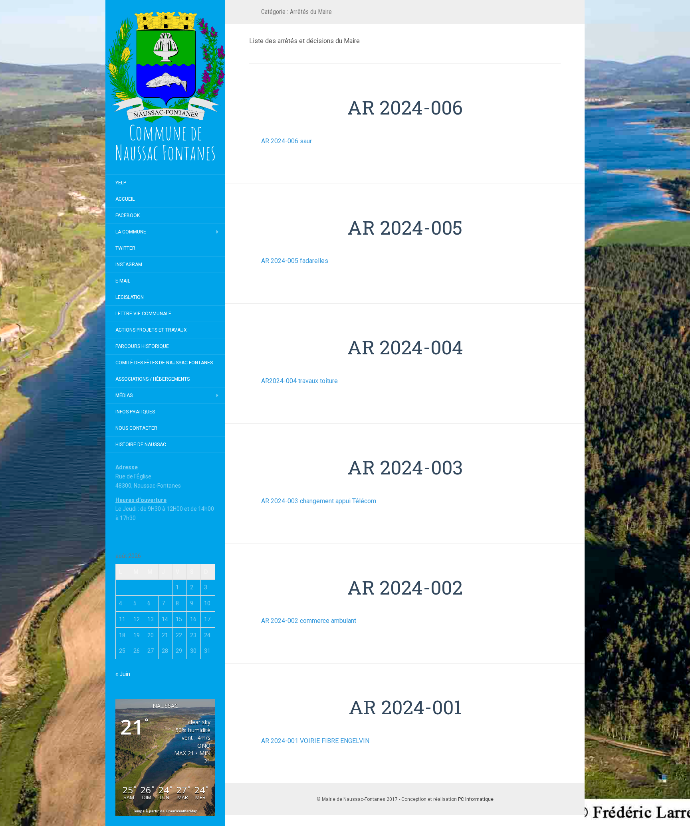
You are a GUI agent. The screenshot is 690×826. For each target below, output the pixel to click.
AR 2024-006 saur (286, 141)
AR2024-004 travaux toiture (299, 381)
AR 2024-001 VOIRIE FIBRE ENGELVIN (315, 741)
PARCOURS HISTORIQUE (142, 346)
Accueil (125, 199)
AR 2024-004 (405, 347)
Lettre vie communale (143, 313)
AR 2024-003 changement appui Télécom (318, 501)
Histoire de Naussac (140, 444)
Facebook (127, 215)
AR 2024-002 (405, 587)
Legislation (129, 297)
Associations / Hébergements (152, 379)
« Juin (122, 674)
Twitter (125, 248)
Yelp (120, 183)
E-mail (122, 281)
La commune (130, 232)
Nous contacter (136, 428)
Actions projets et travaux (151, 330)
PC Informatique (476, 799)
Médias (124, 395)
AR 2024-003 (405, 467)
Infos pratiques (135, 412)
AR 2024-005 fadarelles (294, 261)
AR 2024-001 (405, 706)
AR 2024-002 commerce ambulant (308, 620)
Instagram (128, 264)
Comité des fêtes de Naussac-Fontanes (164, 363)
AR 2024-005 (404, 227)
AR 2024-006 (405, 107)
